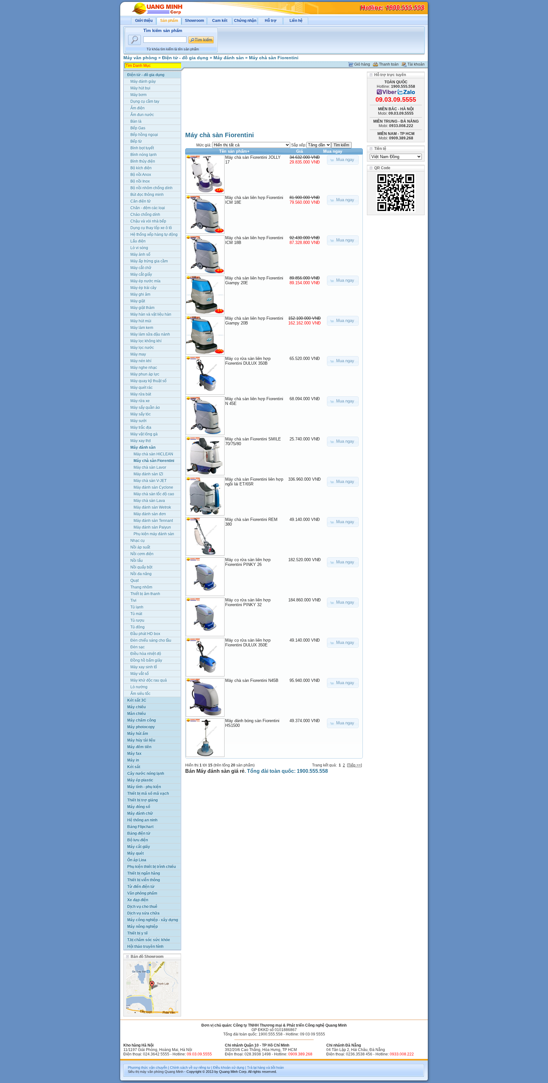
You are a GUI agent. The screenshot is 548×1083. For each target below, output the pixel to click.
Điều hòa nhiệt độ (145, 653)
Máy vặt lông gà (144, 434)
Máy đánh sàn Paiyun (152, 527)
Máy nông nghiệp (142, 926)
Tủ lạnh (136, 607)
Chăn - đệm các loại (147, 208)
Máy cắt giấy (141, 274)
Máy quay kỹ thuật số (148, 381)
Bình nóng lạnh (143, 154)
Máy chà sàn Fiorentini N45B (251, 680)
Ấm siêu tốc (140, 693)
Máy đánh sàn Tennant (153, 520)
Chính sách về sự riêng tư (190, 1067)
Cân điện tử (140, 201)
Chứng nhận (245, 20)
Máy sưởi (138, 421)
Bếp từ (136, 141)
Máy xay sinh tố (143, 667)
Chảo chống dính (145, 214)
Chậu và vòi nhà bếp (148, 221)
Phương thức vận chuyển (147, 1067)
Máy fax (134, 753)
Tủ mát (136, 614)
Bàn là (135, 121)
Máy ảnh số (140, 254)
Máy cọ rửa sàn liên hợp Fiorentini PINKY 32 (248, 602)
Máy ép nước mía (145, 281)
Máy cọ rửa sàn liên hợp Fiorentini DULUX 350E (248, 642)
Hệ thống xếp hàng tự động (154, 234)
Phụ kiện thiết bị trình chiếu (151, 866)
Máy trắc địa (140, 427)
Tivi (133, 600)
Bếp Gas (137, 128)
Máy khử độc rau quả (148, 680)
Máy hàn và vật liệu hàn (150, 314)
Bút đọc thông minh (147, 194)
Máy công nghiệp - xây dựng (152, 920)
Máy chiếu (136, 707)
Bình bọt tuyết (142, 148)
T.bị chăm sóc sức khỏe (148, 940)
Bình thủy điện (142, 161)
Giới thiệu (144, 20)
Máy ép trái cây (143, 287)
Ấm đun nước (142, 114)
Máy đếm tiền (139, 747)
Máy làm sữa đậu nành (150, 334)
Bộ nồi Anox (140, 174)
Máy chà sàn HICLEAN (153, 454)
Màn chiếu (136, 713)
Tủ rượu (137, 620)
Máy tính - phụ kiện (144, 787)
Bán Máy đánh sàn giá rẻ (215, 771)
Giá (299, 151)
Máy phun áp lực (144, 374)
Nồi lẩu (136, 560)
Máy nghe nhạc (143, 367)
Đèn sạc (137, 647)
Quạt (134, 580)
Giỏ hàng (362, 64)
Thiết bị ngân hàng (143, 873)
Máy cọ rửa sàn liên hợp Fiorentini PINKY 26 (248, 562)
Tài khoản (416, 64)
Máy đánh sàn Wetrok (152, 507)
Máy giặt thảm (142, 307)
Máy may (138, 354)
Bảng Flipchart (140, 826)
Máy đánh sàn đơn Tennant (150, 514)
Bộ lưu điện (137, 840)
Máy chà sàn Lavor (150, 467)
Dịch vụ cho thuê (142, 906)
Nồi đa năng (141, 574)
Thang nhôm (141, 587)
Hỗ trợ (271, 20)
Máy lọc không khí (145, 341)
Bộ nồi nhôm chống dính (151, 188)
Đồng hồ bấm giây (146, 660)
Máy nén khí (140, 361)
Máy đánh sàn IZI (148, 474)
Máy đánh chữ (140, 813)
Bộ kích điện (141, 168)
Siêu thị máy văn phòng (146, 1071)
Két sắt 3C (136, 700)
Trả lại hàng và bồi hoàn (265, 1067)
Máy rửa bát (140, 394)
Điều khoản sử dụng (228, 1067)
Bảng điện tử (138, 833)
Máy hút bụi (140, 88)
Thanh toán (389, 64)
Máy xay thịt (140, 441)
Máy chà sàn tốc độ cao (154, 494)
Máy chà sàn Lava (149, 500)
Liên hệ (296, 20)
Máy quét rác (141, 387)
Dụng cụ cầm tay (144, 101)
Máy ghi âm (140, 294)
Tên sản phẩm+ (234, 151)
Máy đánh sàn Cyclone (153, 487)
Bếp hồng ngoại (144, 134)
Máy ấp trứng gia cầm (149, 261)
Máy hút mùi (140, 321)
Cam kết (219, 20)
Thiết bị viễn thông (143, 880)
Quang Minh (174, 1071)
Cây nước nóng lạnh (145, 773)
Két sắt (133, 767)
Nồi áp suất (140, 547)
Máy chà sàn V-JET (150, 480)
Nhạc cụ (137, 540)
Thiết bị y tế (137, 933)
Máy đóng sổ (138, 806)
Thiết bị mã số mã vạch (148, 793)
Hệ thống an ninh (142, 820)
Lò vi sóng (139, 248)
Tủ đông (137, 627)
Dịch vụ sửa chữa (143, 913)
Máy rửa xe (140, 401)
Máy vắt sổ (139, 673)
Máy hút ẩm (137, 733)
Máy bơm (138, 95)
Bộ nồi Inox (140, 181)
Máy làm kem (141, 327)
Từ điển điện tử (140, 886)
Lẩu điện (138, 241)
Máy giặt (137, 301)
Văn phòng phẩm (142, 893)
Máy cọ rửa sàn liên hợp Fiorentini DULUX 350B (248, 361)
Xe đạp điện (137, 900)
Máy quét (135, 853)
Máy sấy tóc (140, 414)
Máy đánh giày (143, 81)
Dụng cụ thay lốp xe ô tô (151, 228)
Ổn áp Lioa (136, 860)
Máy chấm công (141, 720)
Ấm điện (137, 108)
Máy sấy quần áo (145, 407)
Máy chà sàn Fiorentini (273, 57)
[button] (343, 160)
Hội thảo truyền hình (145, 946)
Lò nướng (138, 687)
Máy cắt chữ (140, 268)
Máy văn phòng (140, 57)
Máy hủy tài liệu (141, 740)
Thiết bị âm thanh (145, 594)
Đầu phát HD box (145, 633)
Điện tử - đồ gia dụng (185, 57)
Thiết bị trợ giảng (142, 800)
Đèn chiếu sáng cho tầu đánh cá (150, 641)
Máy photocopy (141, 727)
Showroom (194, 20)
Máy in (133, 760)
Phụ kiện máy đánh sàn (154, 534)
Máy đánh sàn (228, 57)
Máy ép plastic (140, 780)
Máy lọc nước (142, 347)
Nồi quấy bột (141, 567)
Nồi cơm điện (141, 554)
